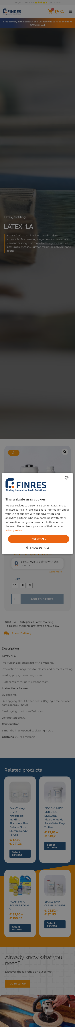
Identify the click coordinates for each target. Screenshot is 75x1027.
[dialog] (37, 513)
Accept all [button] (39, 538)
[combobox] (67, 477)
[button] (37, 548)
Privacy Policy (13, 530)
